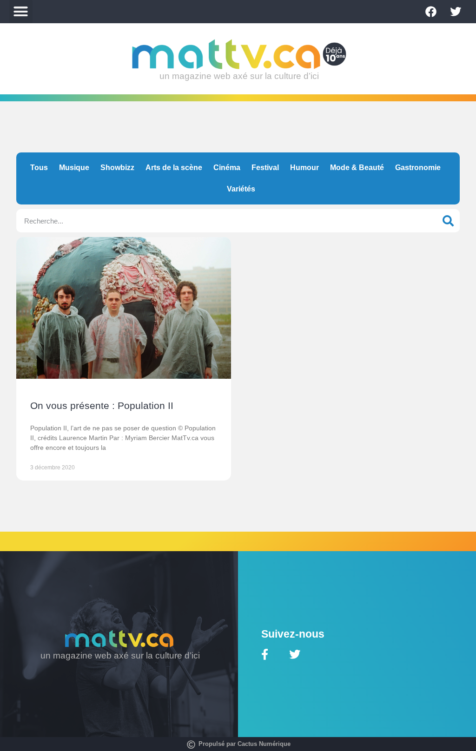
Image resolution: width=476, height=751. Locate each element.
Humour (304, 167)
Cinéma (226, 167)
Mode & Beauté (357, 167)
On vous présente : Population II (101, 405)
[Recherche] (448, 220)
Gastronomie (418, 167)
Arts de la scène (173, 167)
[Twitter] (455, 11)
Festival (265, 167)
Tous (39, 167)
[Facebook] (431, 11)
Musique (74, 167)
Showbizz (117, 167)
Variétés (241, 189)
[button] (21, 11)
